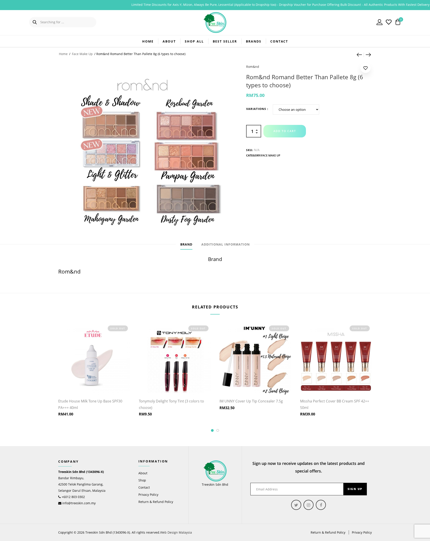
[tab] (186, 244)
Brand (186, 244)
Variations (256, 109)
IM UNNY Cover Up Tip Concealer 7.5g (251, 401)
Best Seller (225, 41)
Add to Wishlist (365, 69)
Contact (279, 41)
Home (148, 41)
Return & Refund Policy (155, 502)
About (169, 41)
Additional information (225, 244)
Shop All (194, 41)
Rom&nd (252, 66)
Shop (142, 480)
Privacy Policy (148, 494)
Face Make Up (82, 54)
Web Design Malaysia (176, 532)
